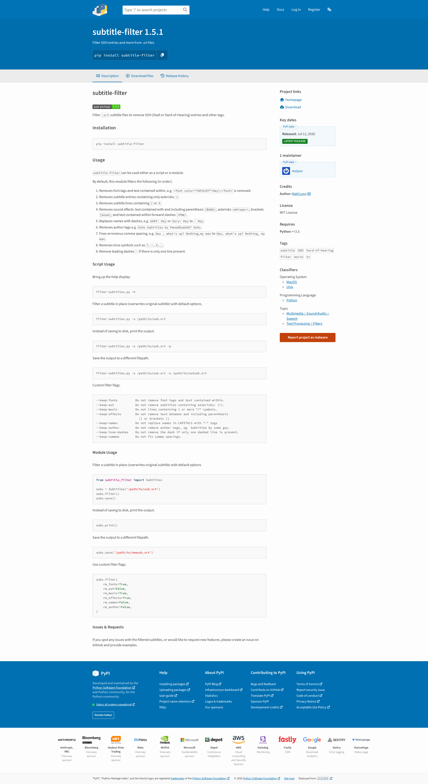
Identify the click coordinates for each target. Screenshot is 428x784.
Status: (114, 705)
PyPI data (288, 127)
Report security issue (310, 690)
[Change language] (329, 9)
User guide (166, 695)
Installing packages (172, 684)
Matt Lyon (299, 193)
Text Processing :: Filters (304, 323)
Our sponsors (214, 707)
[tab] (107, 76)
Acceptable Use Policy (311, 707)
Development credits (265, 707)
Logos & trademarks (218, 701)
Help (266, 9)
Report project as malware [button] (308, 337)
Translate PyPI (260, 695)
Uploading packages (173, 690)
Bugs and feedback (263, 684)
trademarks (177, 778)
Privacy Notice (306, 701)
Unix (289, 286)
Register (314, 9)
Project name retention (175, 701)
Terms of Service (307, 684)
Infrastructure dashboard (222, 690)
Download (293, 107)
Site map (289, 778)
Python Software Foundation (112, 687)
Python (291, 300)
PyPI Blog (211, 684)
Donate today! (103, 715)
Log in (296, 9)
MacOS (291, 282)
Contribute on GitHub (265, 690)
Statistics (211, 695)
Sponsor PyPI (260, 701)
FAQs (162, 707)
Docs (280, 9)
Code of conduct (307, 695)
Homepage (293, 99)
